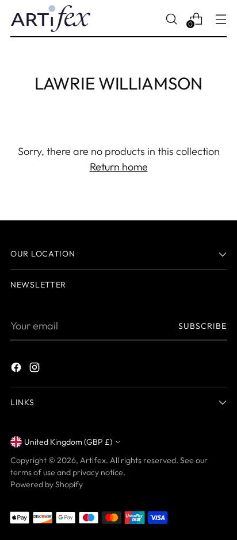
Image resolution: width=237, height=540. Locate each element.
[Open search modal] (171, 18)
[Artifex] (50, 19)
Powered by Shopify (46, 484)
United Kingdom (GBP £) (68, 442)
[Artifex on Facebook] (17, 369)
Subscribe (202, 326)
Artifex (93, 460)
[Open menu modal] (220, 18)
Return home (119, 166)
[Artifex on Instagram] (36, 369)
